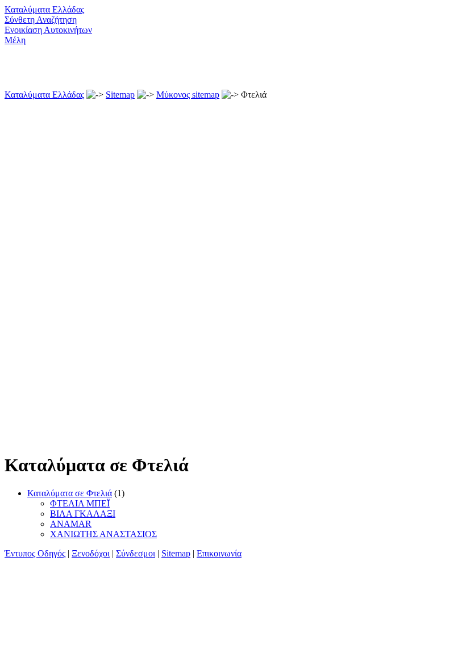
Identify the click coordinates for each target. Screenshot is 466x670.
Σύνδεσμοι (135, 553)
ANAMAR (70, 524)
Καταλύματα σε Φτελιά (69, 493)
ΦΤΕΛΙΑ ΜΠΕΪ (80, 503)
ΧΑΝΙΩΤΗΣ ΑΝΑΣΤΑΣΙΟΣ (103, 534)
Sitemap (120, 94)
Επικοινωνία (219, 553)
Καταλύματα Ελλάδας (44, 9)
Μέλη (15, 40)
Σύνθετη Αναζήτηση (41, 19)
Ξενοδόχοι (91, 553)
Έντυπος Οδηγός (35, 553)
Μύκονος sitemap (187, 94)
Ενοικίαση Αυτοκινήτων (48, 30)
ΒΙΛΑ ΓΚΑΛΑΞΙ (82, 513)
